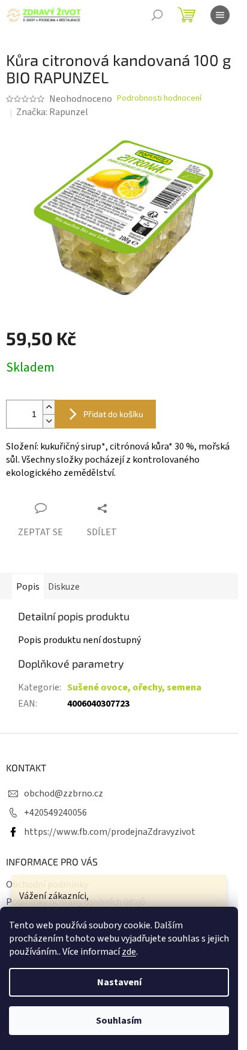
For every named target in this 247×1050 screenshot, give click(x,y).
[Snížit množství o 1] (49, 421)
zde (129, 951)
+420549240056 (55, 812)
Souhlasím (119, 1020)
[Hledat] (157, 15)
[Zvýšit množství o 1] (49, 407)
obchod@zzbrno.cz (63, 793)
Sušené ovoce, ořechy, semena (134, 687)
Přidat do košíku (113, 414)
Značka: (52, 112)
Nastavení (119, 982)
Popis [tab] (28, 586)
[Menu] (220, 15)
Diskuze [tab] (64, 586)
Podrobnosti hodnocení (159, 98)
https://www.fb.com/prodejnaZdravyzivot (109, 831)
